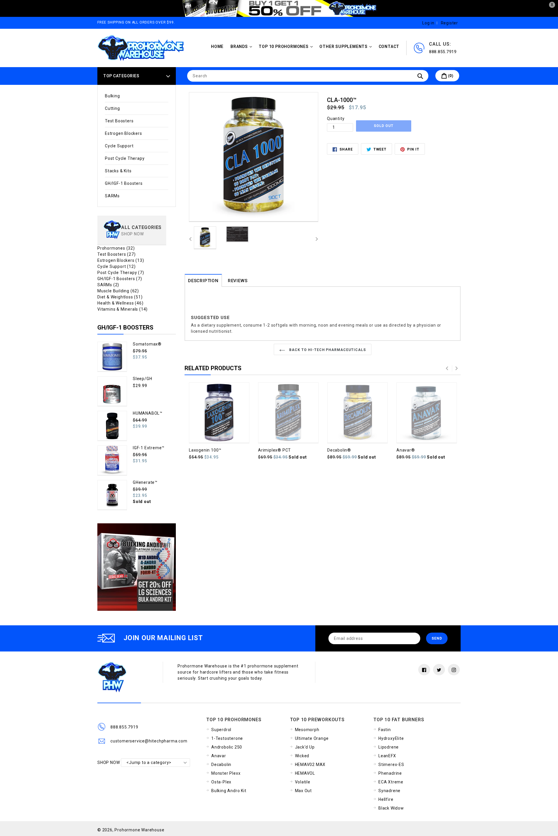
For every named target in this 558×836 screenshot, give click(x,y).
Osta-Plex (221, 782)
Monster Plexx (225, 773)
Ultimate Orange (312, 738)
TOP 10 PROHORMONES (287, 46)
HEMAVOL (305, 773)
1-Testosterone (227, 738)
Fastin (384, 729)
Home (217, 46)
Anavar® (405, 450)
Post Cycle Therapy (124, 158)
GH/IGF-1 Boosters (124, 183)
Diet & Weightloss (120, 297)
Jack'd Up (305, 747)
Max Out (303, 790)
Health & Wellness (120, 303)
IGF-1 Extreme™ (148, 447)
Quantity (335, 118)
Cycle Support (119, 146)
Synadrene (389, 790)
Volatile (302, 782)
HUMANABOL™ (147, 413)
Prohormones (116, 248)
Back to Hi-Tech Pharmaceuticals (327, 350)
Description (203, 280)
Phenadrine (390, 773)
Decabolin (221, 764)
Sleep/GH (142, 378)
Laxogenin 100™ (205, 450)
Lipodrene (388, 747)
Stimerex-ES (391, 764)
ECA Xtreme (390, 782)
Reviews (238, 280)
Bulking (112, 96)
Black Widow (391, 808)
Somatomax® (147, 344)
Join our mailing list (163, 638)
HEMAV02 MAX (310, 764)
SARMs (112, 196)
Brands (242, 46)
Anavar (218, 755)
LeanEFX (387, 755)
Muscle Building (118, 291)
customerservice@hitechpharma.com (148, 741)
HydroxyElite (391, 738)
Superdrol (221, 729)
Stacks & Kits (118, 171)
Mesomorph (307, 729)
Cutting (112, 108)
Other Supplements (346, 46)
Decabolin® (339, 450)
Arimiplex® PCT (274, 450)
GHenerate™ (145, 482)
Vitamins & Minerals (122, 309)
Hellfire (385, 799)
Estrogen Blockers (123, 133)
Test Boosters (119, 121)
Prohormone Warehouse (139, 830)
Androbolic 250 (226, 747)
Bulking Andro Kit (228, 790)
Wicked (302, 755)
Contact (389, 46)
